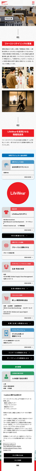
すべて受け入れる (17, 455)
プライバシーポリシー (9, 444)
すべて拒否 (17, 460)
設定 (17, 465)
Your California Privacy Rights (12, 446)
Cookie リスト (7, 450)
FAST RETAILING (5, 3)
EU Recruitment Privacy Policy (12, 448)
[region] (17, 431)
